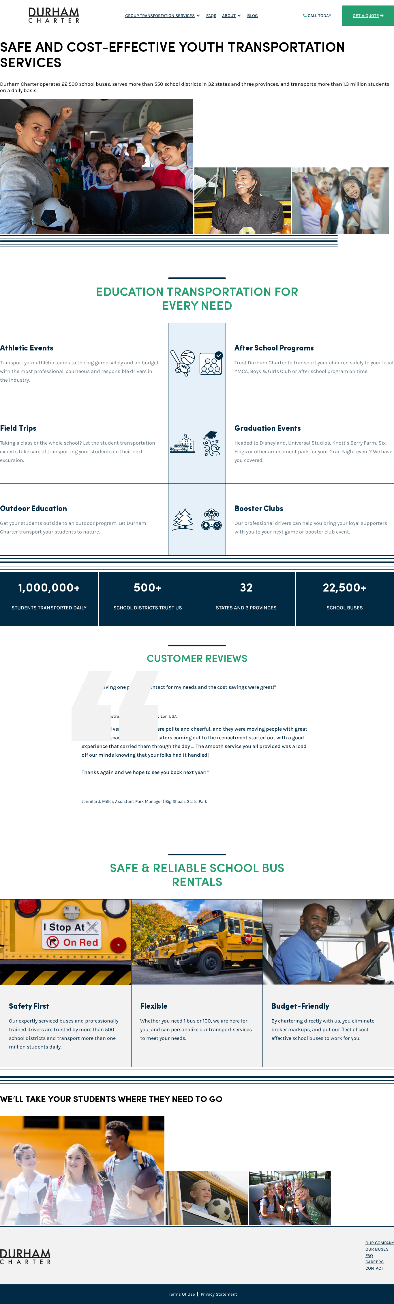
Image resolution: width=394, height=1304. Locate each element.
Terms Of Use (182, 1294)
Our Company (379, 1242)
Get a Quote (366, 15)
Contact (374, 1268)
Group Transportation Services (160, 15)
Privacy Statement (219, 1294)
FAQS (211, 15)
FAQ (369, 1255)
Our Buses (377, 1249)
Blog (252, 15)
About (229, 15)
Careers (374, 1261)
